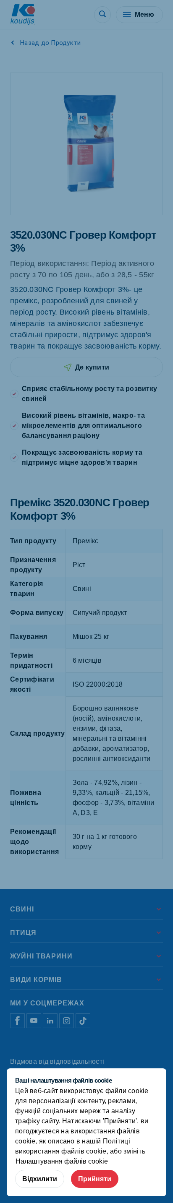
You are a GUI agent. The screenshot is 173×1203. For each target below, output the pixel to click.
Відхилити (39, 1178)
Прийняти (94, 1178)
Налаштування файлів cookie (62, 1161)
